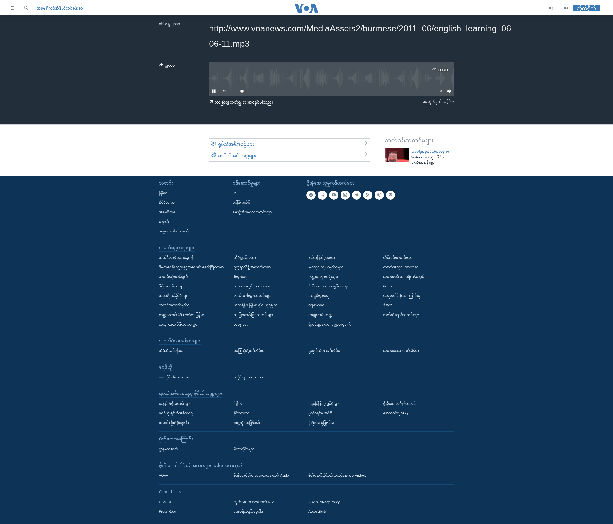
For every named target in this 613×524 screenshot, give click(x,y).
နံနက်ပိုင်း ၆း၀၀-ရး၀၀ (174, 377)
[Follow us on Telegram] (356, 195)
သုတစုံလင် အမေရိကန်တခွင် (403, 277)
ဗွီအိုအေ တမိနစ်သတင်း (400, 404)
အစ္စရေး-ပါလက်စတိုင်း (175, 231)
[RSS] (367, 195)
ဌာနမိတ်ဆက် (168, 449)
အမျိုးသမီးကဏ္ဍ (320, 315)
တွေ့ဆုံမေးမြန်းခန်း (247, 423)
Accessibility (317, 511)
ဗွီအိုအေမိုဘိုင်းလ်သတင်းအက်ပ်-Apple (261, 475)
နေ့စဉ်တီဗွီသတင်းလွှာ (174, 404)
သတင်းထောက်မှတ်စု (174, 305)
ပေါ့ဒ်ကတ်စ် (241, 202)
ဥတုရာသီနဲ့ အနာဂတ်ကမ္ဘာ (252, 267)
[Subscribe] (390, 195)
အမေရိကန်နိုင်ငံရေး (173, 296)
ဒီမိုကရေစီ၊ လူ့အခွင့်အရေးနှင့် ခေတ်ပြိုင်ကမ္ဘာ (191, 267)
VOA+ (163, 475)
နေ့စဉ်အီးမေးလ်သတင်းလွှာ (252, 212)
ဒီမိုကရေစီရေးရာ (171, 286)
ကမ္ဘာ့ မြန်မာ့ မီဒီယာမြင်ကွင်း (179, 324)
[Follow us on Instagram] (345, 195)
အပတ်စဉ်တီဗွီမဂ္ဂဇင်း (174, 423)
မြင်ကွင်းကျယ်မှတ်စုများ (325, 267)
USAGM (165, 502)
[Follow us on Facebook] (311, 195)
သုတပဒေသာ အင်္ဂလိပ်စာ (401, 351)
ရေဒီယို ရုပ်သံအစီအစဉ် (176, 413)
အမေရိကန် (167, 212)
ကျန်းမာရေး (317, 305)
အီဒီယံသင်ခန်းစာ (171, 351)
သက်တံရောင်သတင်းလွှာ (401, 315)
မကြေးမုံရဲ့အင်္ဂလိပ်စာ (249, 351)
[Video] (565, 8)
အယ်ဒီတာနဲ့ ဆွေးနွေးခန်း (177, 257)
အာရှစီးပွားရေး (319, 296)
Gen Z (388, 286)
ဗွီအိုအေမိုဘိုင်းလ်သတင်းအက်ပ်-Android (337, 475)
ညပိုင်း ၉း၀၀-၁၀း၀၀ (248, 377)
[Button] (167, 66)
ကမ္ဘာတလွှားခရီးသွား (323, 277)
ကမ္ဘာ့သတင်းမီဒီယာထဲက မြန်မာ (181, 315)
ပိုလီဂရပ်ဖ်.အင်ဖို (320, 413)
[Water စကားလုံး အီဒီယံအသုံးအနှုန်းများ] (397, 155)
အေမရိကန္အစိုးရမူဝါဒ (248, 511)
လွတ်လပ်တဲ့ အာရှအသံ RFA (254, 502)
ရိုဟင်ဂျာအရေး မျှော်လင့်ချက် (329, 324)
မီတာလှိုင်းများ (244, 449)
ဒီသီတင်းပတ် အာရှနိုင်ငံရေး (328, 286)
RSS (236, 193)
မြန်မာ (163, 193)
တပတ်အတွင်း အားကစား (252, 286)
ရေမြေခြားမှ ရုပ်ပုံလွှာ (323, 404)
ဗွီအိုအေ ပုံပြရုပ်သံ (321, 423)
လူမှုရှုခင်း (241, 324)
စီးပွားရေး (241, 277)
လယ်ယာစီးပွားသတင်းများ (253, 296)
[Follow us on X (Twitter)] (322, 195)
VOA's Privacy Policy (324, 502)
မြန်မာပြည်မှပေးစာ (321, 257)
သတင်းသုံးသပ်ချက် (173, 277)
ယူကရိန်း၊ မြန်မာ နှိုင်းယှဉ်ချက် (256, 305)
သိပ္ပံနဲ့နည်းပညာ (245, 257)
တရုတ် (164, 222)
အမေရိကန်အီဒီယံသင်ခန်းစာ (60, 8)
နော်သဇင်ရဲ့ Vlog (395, 413)
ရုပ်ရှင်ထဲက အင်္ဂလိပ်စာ (324, 351)
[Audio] (551, 8)
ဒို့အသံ (388, 305)
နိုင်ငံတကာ (167, 202)
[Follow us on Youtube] (333, 195)
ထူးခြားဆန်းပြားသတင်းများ (253, 315)
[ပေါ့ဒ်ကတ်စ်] (379, 195)
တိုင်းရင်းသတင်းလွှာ (397, 257)
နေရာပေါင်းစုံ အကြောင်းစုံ (401, 296)
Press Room (168, 511)
